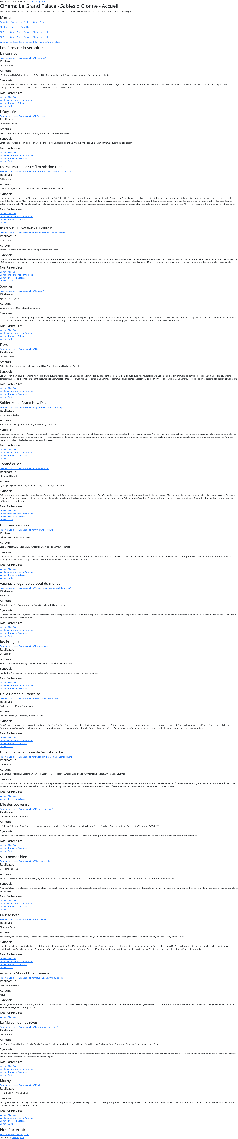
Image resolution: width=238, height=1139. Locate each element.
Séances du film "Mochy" (31, 1085)
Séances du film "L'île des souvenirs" (36, 809)
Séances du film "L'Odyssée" (32, 116)
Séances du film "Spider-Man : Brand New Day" (41, 407)
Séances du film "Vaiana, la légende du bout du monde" (45, 588)
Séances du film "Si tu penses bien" (35, 861)
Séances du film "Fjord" (30, 349)
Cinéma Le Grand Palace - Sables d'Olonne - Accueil (24, 32)
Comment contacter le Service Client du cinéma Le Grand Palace (30, 42)
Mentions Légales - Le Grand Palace (16, 27)
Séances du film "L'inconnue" (32, 58)
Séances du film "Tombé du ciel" (34, 468)
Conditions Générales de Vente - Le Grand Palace (23, 22)
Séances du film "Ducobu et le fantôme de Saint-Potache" (46, 756)
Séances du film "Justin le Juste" (33, 646)
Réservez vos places (9, 58)
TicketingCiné (38, 1)
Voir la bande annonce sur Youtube (16, 100)
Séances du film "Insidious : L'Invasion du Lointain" (42, 232)
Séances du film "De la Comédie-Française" (39, 698)
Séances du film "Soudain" (31, 291)
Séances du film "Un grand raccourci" (36, 529)
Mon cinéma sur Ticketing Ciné (14, 1134)
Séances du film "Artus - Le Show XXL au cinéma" (41, 977)
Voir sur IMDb (6, 106)
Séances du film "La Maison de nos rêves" (38, 1027)
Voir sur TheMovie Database (13, 103)
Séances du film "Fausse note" (33, 919)
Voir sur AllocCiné (8, 97)
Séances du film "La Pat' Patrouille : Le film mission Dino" (45, 171)
